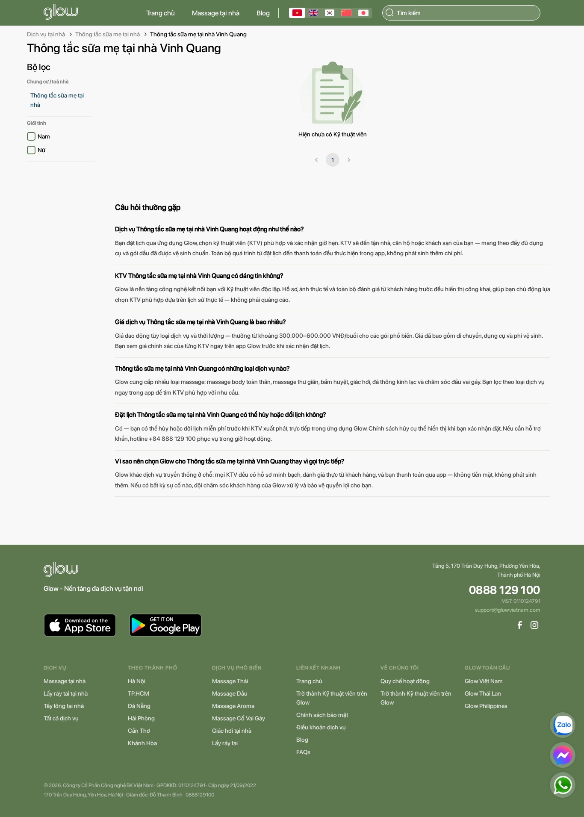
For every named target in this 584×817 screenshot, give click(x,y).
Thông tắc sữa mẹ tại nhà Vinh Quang (198, 34)
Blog (263, 13)
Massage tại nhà (215, 13)
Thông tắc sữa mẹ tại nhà (107, 34)
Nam (44, 136)
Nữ (41, 150)
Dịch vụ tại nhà (46, 34)
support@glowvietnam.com (507, 610)
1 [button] (332, 159)
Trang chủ (160, 13)
